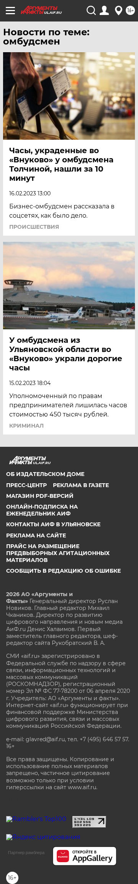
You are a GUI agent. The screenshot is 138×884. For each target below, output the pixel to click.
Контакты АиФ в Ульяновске (53, 524)
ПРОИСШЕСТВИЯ (34, 227)
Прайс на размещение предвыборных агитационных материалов (58, 553)
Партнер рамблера (26, 852)
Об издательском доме (45, 474)
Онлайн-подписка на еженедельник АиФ (42, 510)
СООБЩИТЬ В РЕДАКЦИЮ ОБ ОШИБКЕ (63, 570)
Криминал (26, 425)
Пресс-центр (26, 485)
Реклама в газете (81, 485)
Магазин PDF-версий (40, 495)
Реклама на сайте (36, 535)
